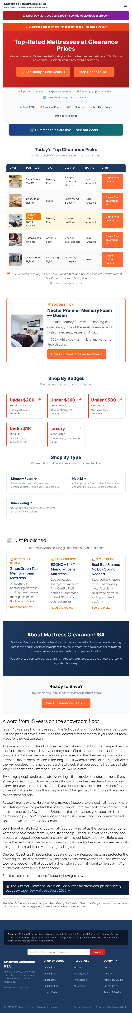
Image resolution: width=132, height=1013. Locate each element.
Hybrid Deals (80, 979)
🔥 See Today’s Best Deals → (43, 72)
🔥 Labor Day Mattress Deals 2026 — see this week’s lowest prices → (66, 15)
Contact (108, 973)
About (107, 967)
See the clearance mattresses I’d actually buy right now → (45, 875)
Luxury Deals (50, 992)
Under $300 (50, 973)
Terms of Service (112, 992)
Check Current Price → (110, 259)
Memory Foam (81, 973)
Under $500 (50, 979)
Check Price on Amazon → (112, 181)
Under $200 (50, 967)
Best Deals (79, 967)
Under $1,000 (51, 986)
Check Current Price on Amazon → (77, 354)
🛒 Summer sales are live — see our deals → (66, 130)
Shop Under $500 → (94, 72)
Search (97, 952)
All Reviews (79, 986)
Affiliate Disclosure (113, 979)
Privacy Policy (111, 986)
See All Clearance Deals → (66, 703)
